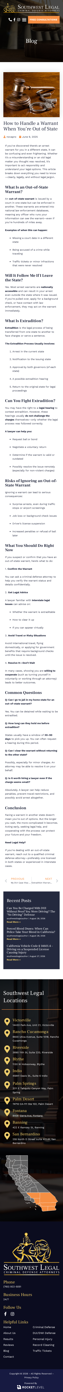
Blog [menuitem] (6, 1350)
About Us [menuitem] (9, 1333)
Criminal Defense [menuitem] (44, 1327)
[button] (24, 20)
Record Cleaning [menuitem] (43, 1345)
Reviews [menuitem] (8, 1345)
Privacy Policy (31, 1377)
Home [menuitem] (7, 1327)
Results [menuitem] (8, 1339)
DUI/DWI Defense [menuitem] (44, 1333)
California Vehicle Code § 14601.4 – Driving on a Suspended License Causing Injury (30, 949)
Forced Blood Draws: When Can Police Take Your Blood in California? (31, 930)
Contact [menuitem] (8, 1356)
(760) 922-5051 (12, 1286)
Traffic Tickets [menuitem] (42, 1350)
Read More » (14, 922)
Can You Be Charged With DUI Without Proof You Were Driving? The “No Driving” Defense (31, 911)
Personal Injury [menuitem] (42, 1339)
